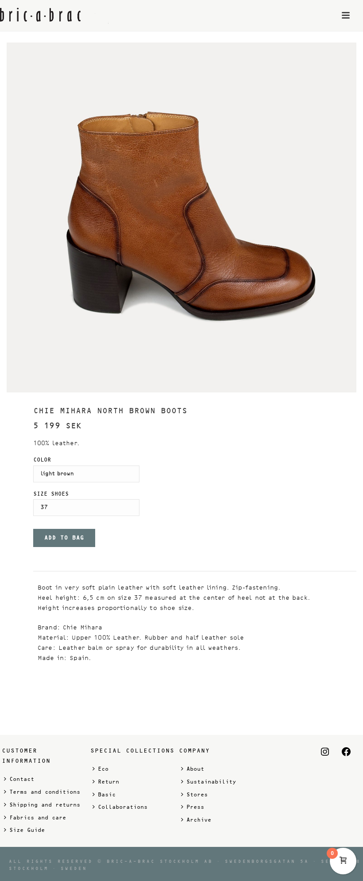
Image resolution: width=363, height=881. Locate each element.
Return (108, 782)
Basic (107, 795)
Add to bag (64, 538)
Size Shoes (51, 494)
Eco (103, 769)
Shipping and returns (44, 805)
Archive (198, 820)
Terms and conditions (44, 792)
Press (195, 807)
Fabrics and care (37, 818)
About (195, 769)
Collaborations (122, 807)
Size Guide (27, 830)
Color (42, 460)
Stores (197, 795)
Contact (21, 779)
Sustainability (211, 782)
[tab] (41, 565)
